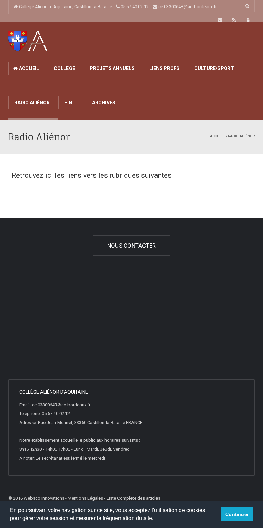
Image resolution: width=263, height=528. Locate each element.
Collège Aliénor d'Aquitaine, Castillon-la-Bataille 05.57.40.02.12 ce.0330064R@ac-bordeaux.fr (117, 6)
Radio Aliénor (31, 102)
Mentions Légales (85, 498)
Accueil (28, 68)
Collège (64, 68)
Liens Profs (163, 68)
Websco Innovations (44, 498)
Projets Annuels (112, 68)
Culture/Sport (213, 68)
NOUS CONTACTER (131, 245)
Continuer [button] (237, 514)
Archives (103, 102)
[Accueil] (31, 40)
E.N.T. (70, 102)
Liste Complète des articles (133, 498)
